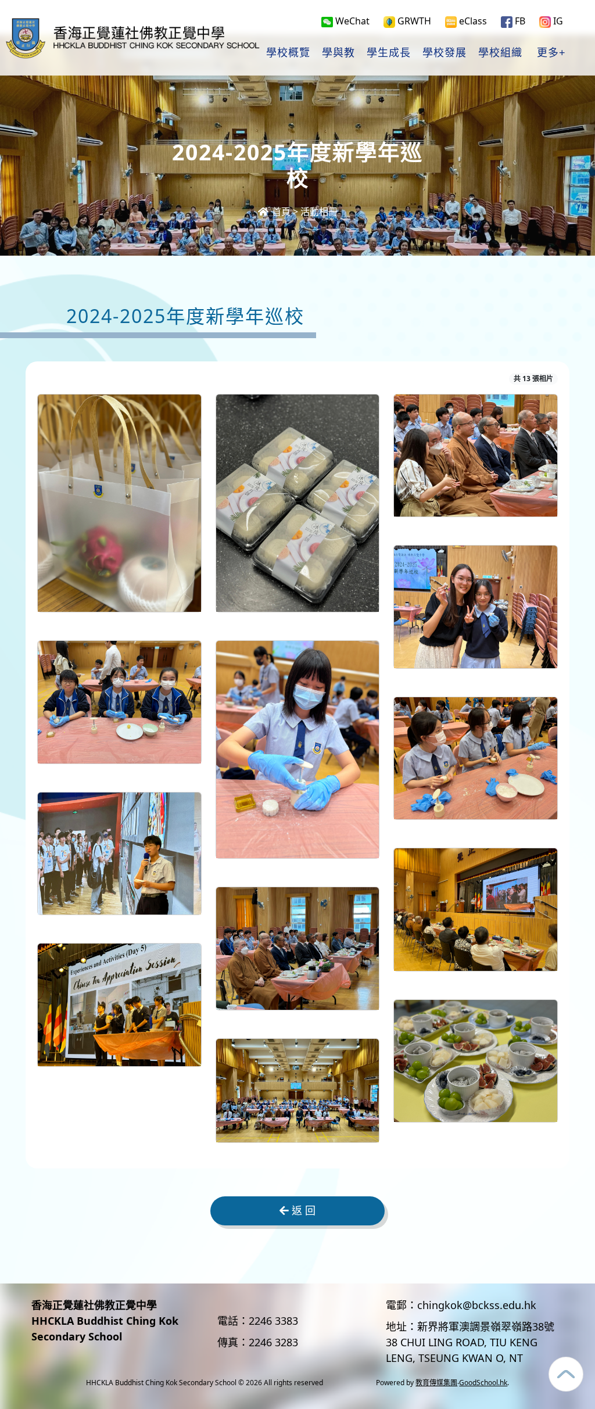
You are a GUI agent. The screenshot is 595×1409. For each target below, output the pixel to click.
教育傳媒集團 (436, 1383)
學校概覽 (288, 53)
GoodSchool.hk (483, 1383)
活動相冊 (319, 211)
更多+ (551, 53)
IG (557, 21)
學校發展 (444, 53)
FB (518, 21)
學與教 (338, 53)
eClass (472, 21)
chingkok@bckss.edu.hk (476, 1305)
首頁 (280, 211)
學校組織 (500, 53)
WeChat (351, 21)
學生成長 (389, 53)
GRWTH (413, 21)
